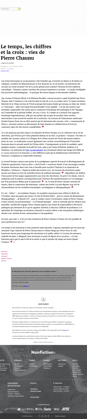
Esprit (47, 19)
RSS (45, 416)
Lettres (57, 19)
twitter (75, 8)
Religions (47, 368)
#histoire (4, 251)
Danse (74, 376)
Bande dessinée (77, 374)
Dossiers (34, 397)
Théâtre (75, 368)
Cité (21, 19)
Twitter (42, 416)
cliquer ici (26, 286)
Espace (29, 19)
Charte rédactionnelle (61, 389)
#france (3, 261)
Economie (3, 368)
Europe (17, 368)
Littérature (62, 364)
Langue (60, 366)
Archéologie (33, 366)
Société (2, 366)
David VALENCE (9, 63)
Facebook (39, 416)
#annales (4, 256)
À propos (57, 383)
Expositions (19, 396)
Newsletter (85, 8)
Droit (2, 364)
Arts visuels (76, 370)
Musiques (75, 366)
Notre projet (57, 387)
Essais (33, 383)
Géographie (19, 366)
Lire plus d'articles (43, 342)
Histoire (64, 330)
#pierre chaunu (6, 258)
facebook (72, 8)
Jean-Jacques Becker (34, 150)
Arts (66, 19)
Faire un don (57, 391)
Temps (38, 19)
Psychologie (48, 366)
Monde (17, 364)
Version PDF (5, 71)
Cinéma (75, 364)
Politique (3, 370)
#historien (4, 254)
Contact (66, 391)
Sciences (7, 364)
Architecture (76, 372)
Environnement (20, 370)
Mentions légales (60, 416)
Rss (82, 8)
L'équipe (66, 387)
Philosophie (48, 364)
